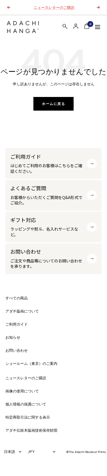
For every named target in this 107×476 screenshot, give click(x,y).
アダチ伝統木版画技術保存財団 (31, 430)
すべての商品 (16, 298)
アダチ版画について (22, 311)
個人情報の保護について (25, 404)
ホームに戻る (53, 104)
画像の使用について (22, 391)
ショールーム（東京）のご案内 (31, 363)
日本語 (9, 451)
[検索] (65, 27)
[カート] (86, 27)
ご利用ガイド (16, 324)
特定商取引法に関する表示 (27, 417)
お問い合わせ (16, 350)
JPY (31, 451)
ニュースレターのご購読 (54, 7)
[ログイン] (75, 26)
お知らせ (12, 337)
